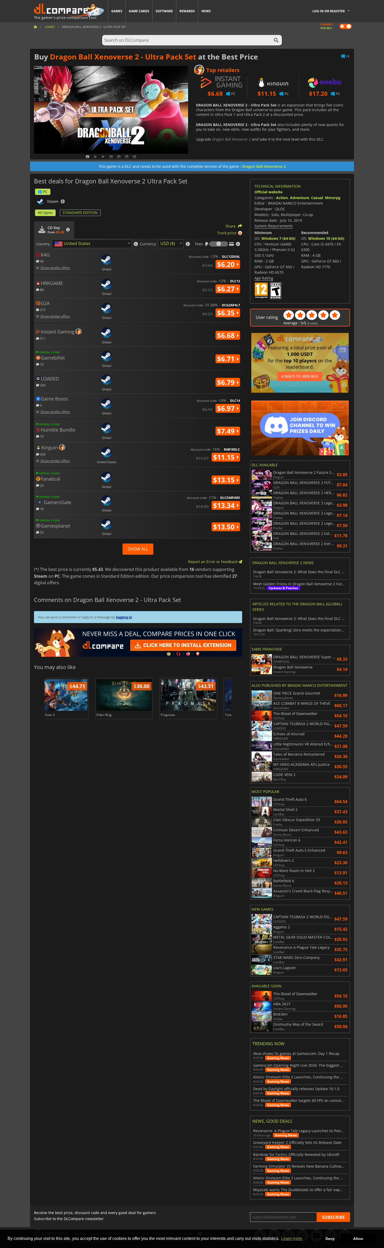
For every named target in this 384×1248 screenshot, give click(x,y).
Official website (268, 191)
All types (45, 212)
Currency (148, 244)
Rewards (187, 11)
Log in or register (328, 11)
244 (42, 385)
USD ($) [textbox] (167, 243)
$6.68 (226, 335)
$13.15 (224, 479)
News (206, 11)
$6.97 (226, 408)
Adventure (299, 197)
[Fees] (218, 244)
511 (42, 338)
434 (42, 454)
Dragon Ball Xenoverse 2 (264, 166)
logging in (124, 617)
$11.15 (224, 457)
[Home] (35, 27)
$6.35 (226, 312)
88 (41, 289)
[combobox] (92, 244)
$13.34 (224, 505)
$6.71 (226, 358)
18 (41, 509)
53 (41, 532)
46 (41, 261)
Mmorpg (332, 197)
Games (116, 11)
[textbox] (73, 244)
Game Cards (139, 11)
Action (282, 197)
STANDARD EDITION (80, 212)
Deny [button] (330, 1239)
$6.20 (226, 264)
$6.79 (226, 382)
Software (164, 11)
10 (41, 364)
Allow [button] (358, 1239)
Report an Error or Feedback (213, 561)
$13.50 (224, 526)
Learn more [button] (291, 1238)
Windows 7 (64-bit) (278, 238)
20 (41, 485)
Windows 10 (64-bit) (326, 238)
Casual (317, 197)
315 (42, 310)
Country (43, 244)
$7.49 (226, 431)
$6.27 (226, 288)
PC (45, 191)
